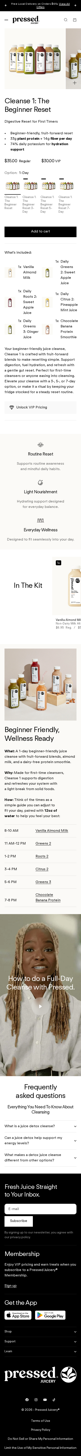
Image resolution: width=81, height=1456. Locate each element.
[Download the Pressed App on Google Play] (50, 1315)
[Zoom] (74, 82)
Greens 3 (43, 882)
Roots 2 (42, 856)
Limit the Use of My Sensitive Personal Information (40, 1447)
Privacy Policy (40, 1429)
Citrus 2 (42, 869)
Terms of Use (40, 1420)
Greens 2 (43, 843)
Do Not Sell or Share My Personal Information (40, 1438)
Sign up (10, 1286)
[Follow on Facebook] (27, 1400)
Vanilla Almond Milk (52, 831)
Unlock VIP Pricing (31, 407)
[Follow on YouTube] (45, 1400)
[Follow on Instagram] (36, 1400)
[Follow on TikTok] (54, 1400)
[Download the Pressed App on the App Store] (18, 1315)
